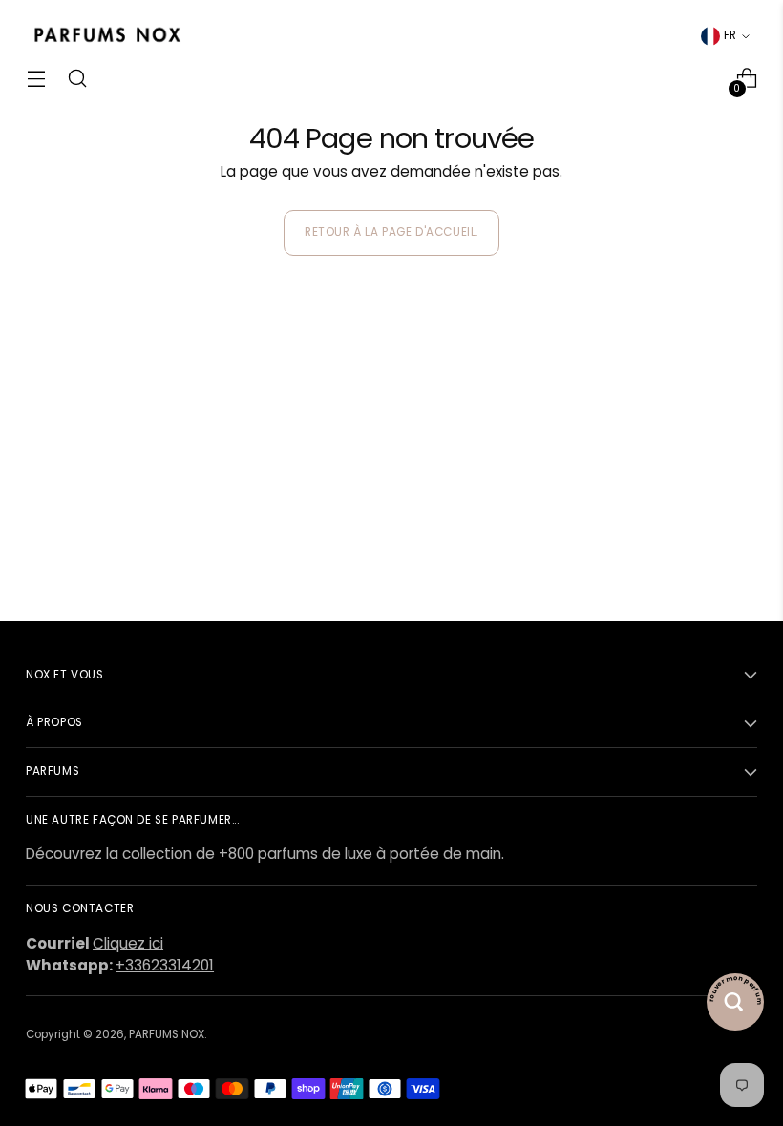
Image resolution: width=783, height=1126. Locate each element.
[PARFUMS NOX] (107, 36)
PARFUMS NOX (166, 1034)
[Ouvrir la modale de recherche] (76, 78)
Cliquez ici (128, 943)
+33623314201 (165, 965)
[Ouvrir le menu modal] (35, 78)
